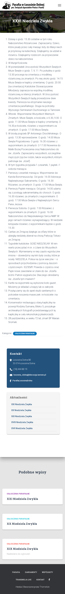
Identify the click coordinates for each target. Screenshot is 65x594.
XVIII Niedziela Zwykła (22, 422)
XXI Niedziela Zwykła (21, 404)
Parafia (16, 572)
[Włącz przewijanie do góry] (59, 588)
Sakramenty (31, 572)
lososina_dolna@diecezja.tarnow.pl (29, 375)
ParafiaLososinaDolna (22, 380)
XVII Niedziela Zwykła (21, 428)
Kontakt (40, 580)
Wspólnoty (47, 572)
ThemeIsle (44, 587)
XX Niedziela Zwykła (21, 410)
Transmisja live (23, 580)
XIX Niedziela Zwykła (21, 416)
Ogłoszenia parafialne (25, 333)
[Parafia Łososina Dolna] (24, 5)
